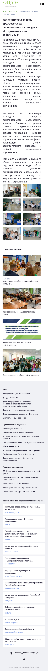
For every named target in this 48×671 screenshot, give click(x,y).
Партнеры (33, 414)
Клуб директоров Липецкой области (18, 454)
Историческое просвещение (15, 450)
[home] (10, 4)
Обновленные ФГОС (11, 446)
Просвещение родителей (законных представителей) (18, 459)
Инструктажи (34, 450)
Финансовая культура (12, 491)
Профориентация (29, 488)
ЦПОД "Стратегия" (10, 398)
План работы (8, 394)
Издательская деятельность (15, 414)
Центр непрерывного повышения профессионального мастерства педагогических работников (17, 403)
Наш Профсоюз (19, 418)
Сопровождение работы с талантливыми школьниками (20, 478)
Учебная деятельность (13, 429)
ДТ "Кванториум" (22, 394)
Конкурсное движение (12, 443)
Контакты (7, 418)
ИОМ (5, 11)
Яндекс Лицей (29, 491)
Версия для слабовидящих (27, 653)
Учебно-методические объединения (18, 432)
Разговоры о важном (11, 488)
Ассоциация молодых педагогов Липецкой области (21, 437)
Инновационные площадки (23, 410)
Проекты (6, 410)
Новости (13, 11)
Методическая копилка (34, 443)
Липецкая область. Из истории (16, 484)
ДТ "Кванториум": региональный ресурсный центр (21, 472)
